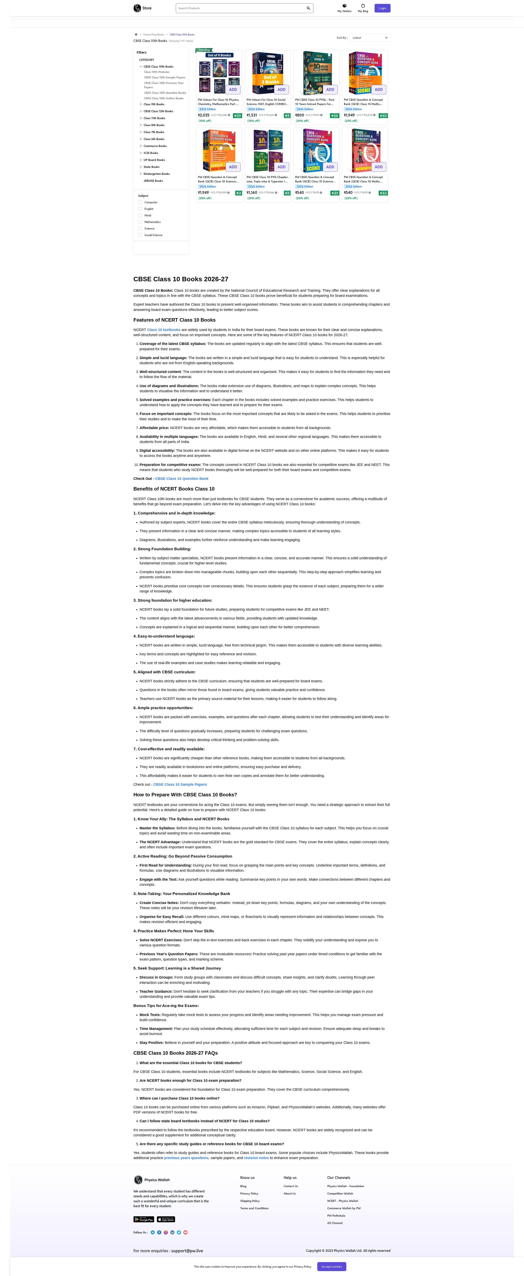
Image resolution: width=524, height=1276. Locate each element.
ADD (233, 89)
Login (382, 8)
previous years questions (186, 1158)
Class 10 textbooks (164, 330)
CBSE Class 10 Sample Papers (180, 784)
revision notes (256, 1158)
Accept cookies (332, 1266)
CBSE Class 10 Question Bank (181, 479)
